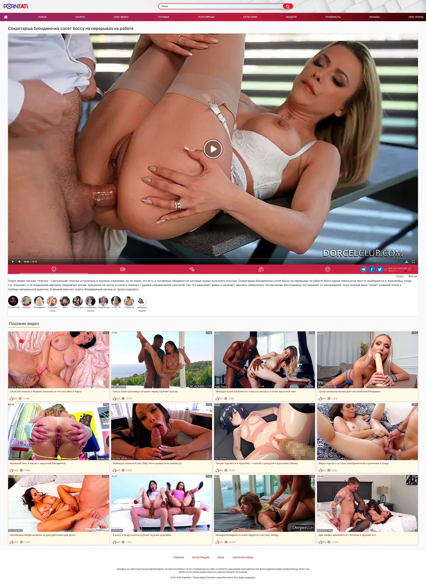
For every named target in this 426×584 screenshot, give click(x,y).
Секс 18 (116, 307)
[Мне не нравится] (409, 269)
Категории (250, 17)
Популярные (206, 17)
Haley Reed (220, 386)
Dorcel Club (14, 307)
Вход (220, 557)
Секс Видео (121, 17)
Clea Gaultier (118, 386)
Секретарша (78, 307)
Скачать (406, 261)
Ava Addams (15, 530)
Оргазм (27, 307)
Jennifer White (119, 458)
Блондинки (39, 307)
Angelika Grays (326, 386)
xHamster (117, 530)
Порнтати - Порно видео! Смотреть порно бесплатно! (207, 577)
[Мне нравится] (386, 269)
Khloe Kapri (15, 458)
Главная (6, 17)
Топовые (163, 17)
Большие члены (52, 309)
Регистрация (200, 557)
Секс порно (416, 17)
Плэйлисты (333, 17)
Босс (65, 307)
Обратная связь (242, 557)
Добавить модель (142, 309)
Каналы (374, 17)
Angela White (16, 386)
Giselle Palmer (222, 530)
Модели (291, 17)
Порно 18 (129, 307)
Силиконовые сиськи (91, 309)
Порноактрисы (104, 307)
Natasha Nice (325, 530)
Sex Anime (220, 458)
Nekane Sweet (325, 458)
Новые (42, 17)
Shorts (80, 17)
